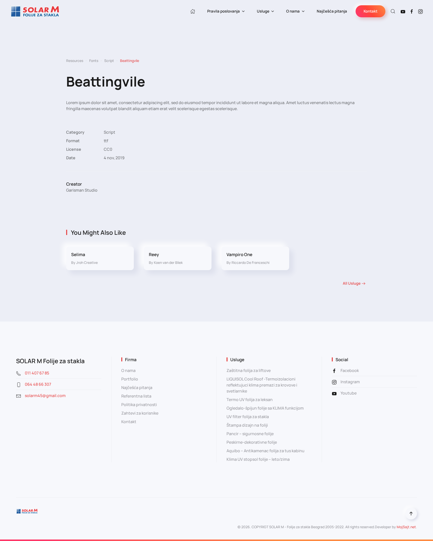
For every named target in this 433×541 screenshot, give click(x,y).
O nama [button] (293, 11)
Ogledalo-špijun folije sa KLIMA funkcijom (265, 408)
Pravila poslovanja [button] (223, 11)
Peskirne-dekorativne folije (252, 442)
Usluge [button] (263, 11)
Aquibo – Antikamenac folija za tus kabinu (265, 450)
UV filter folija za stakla (248, 416)
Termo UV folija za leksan (250, 399)
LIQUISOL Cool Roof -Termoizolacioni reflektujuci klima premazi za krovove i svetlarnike (262, 385)
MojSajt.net (406, 526)
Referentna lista (136, 396)
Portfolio (129, 379)
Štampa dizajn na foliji (247, 425)
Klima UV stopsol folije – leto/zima (258, 459)
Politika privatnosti (139, 404)
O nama (128, 370)
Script (109, 132)
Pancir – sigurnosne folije (250, 433)
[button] (392, 11)
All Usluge (352, 283)
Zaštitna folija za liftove (249, 370)
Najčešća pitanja (332, 11)
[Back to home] (35, 11)
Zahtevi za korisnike (139, 413)
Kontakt (370, 11)
